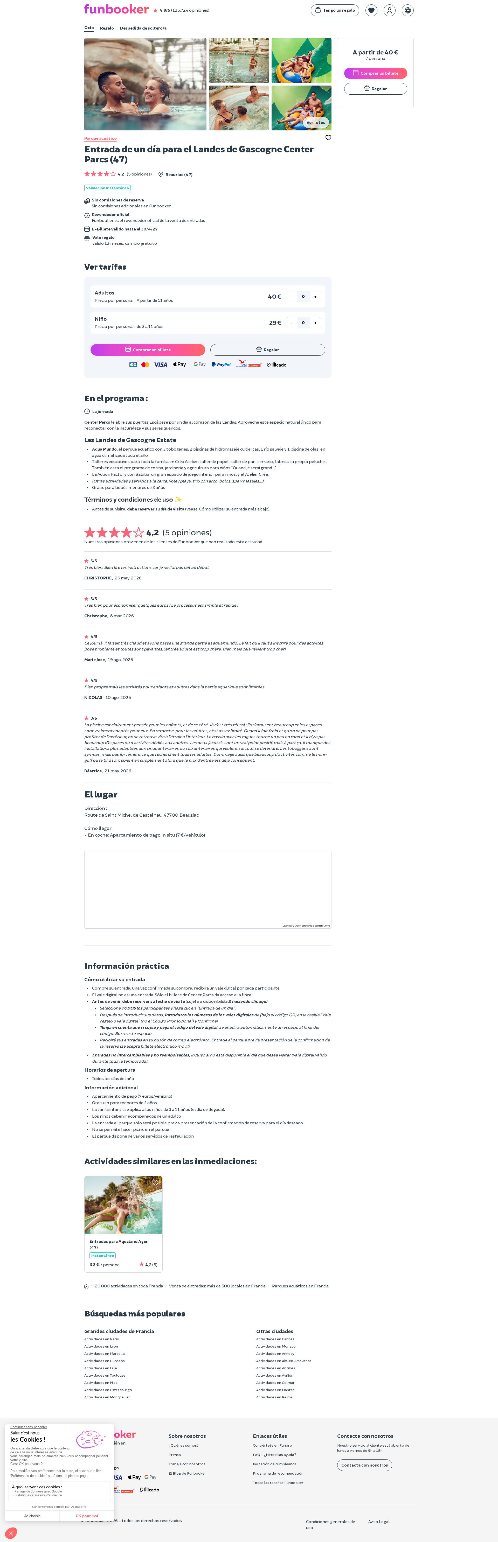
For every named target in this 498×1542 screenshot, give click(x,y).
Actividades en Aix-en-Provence (284, 1360)
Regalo (107, 27)
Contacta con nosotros (364, 1464)
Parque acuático (100, 138)
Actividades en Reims (274, 1397)
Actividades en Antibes (275, 1368)
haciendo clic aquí (249, 1001)
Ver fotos (316, 122)
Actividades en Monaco (276, 1346)
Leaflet (286, 925)
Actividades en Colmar (275, 1382)
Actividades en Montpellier (107, 1397)
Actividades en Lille (100, 1368)
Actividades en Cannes (275, 1339)
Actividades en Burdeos (104, 1360)
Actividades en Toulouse (105, 1375)
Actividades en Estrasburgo (108, 1389)
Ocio (89, 27)
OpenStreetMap (304, 925)
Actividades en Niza (100, 1382)
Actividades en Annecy (275, 1353)
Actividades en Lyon (101, 1346)
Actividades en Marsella (104, 1353)
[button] (371, 10)
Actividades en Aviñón (274, 1375)
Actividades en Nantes (275, 1389)
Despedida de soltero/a (143, 27)
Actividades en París (101, 1339)
